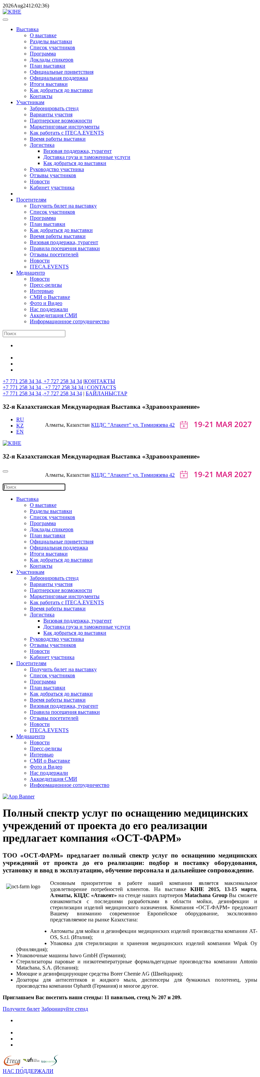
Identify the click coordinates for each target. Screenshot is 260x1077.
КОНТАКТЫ (99, 381)
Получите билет (21, 1009)
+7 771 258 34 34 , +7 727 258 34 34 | (45, 387)
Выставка (27, 29)
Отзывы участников (53, 175)
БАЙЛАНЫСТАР (106, 393)
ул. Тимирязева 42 (154, 425)
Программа (43, 53)
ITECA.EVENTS (49, 267)
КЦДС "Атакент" (112, 425)
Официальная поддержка (59, 78)
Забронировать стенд (54, 108)
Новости (40, 181)
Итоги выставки (49, 84)
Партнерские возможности (61, 120)
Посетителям (31, 200)
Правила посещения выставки (65, 248)
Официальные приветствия (61, 72)
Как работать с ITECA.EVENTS (67, 133)
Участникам (30, 102)
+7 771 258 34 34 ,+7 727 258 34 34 (42, 393)
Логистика (42, 145)
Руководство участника (57, 169)
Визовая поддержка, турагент (77, 151)
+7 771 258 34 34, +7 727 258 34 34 (42, 381)
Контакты (41, 96)
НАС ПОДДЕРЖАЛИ (28, 1071)
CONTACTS (101, 387)
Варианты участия (51, 114)
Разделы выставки (51, 41)
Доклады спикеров (51, 60)
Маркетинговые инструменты (65, 127)
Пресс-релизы (46, 285)
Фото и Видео (46, 303)
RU (20, 419)
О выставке (43, 35)
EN (20, 432)
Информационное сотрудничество (69, 321)
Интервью (41, 291)
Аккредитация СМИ (53, 315)
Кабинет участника (52, 187)
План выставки (47, 66)
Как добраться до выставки (61, 90)
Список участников (52, 47)
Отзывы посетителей (54, 254)
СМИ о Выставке (50, 297)
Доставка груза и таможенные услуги (86, 157)
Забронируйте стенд (64, 1009)
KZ (20, 425)
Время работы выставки (58, 139)
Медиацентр (30, 273)
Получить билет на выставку (63, 206)
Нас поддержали (49, 309)
